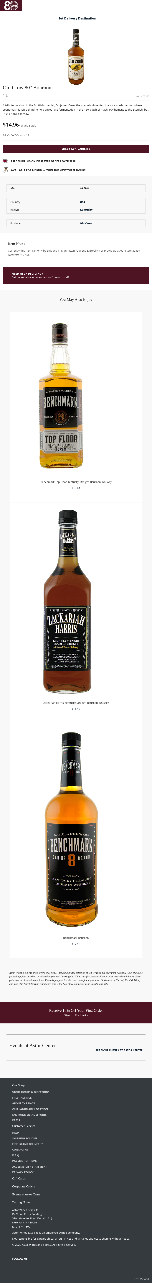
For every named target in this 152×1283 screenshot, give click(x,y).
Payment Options (24, 1161)
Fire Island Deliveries (27, 1144)
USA (82, 202)
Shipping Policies (24, 1138)
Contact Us (20, 1149)
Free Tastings (22, 1098)
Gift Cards (19, 1178)
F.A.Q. (16, 1155)
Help (15, 1132)
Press (16, 1120)
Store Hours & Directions (30, 1092)
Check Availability (76, 148)
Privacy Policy (23, 1172)
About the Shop (23, 1103)
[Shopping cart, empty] (143, 5)
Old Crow (86, 223)
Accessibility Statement (29, 1166)
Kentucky (86, 209)
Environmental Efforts (29, 1114)
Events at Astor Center (27, 1194)
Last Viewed (141, 1279)
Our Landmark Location (30, 1109)
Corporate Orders (23, 1186)
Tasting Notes (21, 1202)
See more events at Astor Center (119, 1050)
